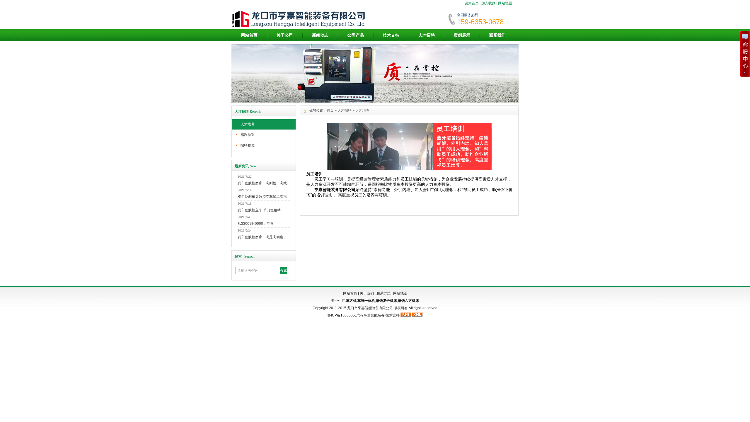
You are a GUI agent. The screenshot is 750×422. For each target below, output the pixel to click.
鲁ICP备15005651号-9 (346, 315)
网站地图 (505, 3)
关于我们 (367, 293)
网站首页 (249, 35)
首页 (330, 110)
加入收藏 (488, 3)
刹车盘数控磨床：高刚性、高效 (262, 183)
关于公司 (285, 35)
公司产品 (355, 35)
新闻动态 (320, 35)
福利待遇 (248, 135)
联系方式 (383, 293)
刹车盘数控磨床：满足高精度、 (262, 237)
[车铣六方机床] (375, 101)
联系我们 (497, 35)
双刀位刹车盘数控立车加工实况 (262, 197)
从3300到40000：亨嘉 (256, 224)
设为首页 (472, 3)
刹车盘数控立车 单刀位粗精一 (261, 210)
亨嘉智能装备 (374, 315)
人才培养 (248, 124)
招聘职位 (248, 145)
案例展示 (462, 35)
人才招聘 (426, 35)
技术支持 (391, 35)
